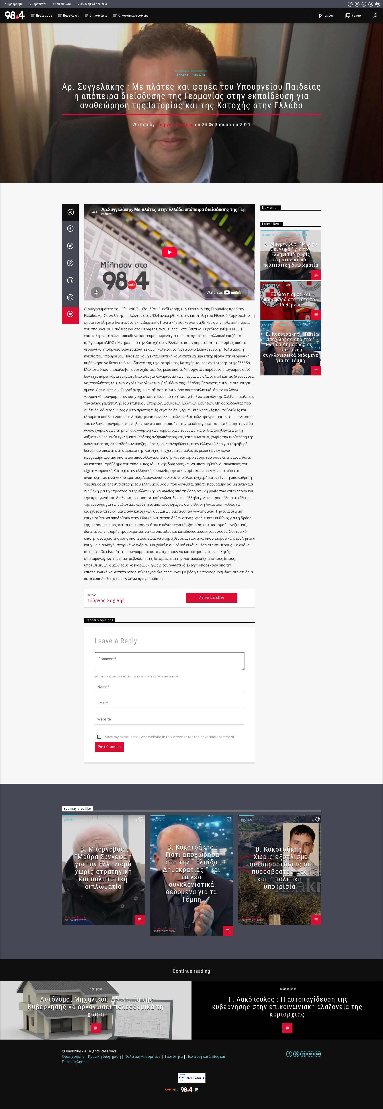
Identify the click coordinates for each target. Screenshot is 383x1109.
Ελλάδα (182, 75)
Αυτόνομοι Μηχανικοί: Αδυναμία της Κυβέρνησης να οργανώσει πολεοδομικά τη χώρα (96, 1006)
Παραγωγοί (39, 4)
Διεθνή (268, 235)
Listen (329, 15)
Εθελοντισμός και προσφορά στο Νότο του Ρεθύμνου (291, 299)
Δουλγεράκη (271, 285)
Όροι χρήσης (73, 1056)
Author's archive (211, 597)
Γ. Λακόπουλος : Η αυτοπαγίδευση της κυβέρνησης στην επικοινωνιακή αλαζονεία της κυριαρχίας (287, 1006)
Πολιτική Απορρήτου (142, 1056)
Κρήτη (290, 285)
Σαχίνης (199, 75)
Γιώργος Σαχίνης (174, 125)
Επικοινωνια (63, 4)
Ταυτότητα (173, 1056)
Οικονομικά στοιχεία (93, 4)
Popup (356, 15)
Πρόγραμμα (15, 4)
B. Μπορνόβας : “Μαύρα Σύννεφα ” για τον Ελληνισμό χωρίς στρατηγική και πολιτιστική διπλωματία (290, 254)
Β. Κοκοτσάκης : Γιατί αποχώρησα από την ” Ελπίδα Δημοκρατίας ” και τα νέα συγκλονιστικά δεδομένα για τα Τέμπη (291, 347)
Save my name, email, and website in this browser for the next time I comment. (170, 736)
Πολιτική (300, 235)
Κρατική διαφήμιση (104, 1056)
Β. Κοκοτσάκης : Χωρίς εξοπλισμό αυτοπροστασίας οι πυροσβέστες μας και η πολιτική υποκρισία (280, 868)
